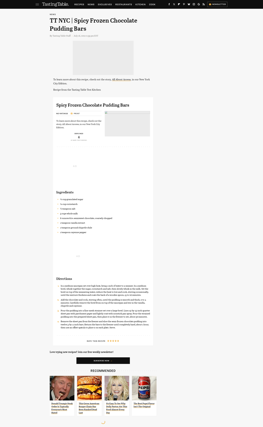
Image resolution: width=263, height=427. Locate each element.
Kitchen (140, 4)
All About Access (121, 79)
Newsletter (219, 4)
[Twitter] (174, 5)
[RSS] (203, 5)
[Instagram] (193, 5)
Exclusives (105, 4)
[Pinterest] (184, 5)
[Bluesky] (189, 5)
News (91, 4)
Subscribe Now (101, 360)
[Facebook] (169, 5)
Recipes (79, 4)
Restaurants (123, 4)
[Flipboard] (179, 5)
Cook (152, 4)
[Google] (198, 5)
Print (77, 113)
